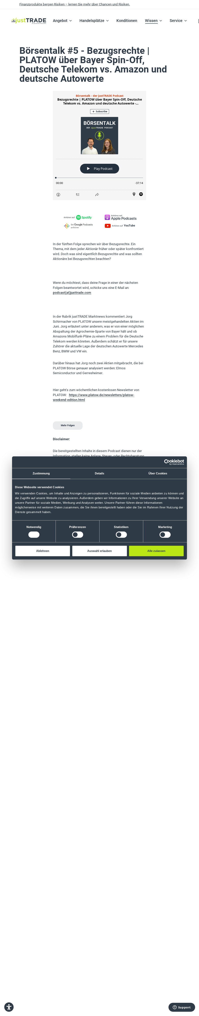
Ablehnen (42, 550)
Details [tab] (99, 473)
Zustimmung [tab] (41, 473)
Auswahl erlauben (99, 550)
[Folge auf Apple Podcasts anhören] (120, 217)
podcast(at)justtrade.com (72, 293)
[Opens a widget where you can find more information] (181, 1007)
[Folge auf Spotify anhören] (78, 217)
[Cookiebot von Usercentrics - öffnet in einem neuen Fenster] (167, 462)
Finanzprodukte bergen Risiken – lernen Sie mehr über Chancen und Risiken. (74, 4)
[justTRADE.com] (29, 11)
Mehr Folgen (68, 425)
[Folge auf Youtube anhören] (120, 226)
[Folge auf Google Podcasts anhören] (78, 226)
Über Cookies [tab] (157, 473)
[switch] (77, 535)
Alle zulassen (156, 550)
